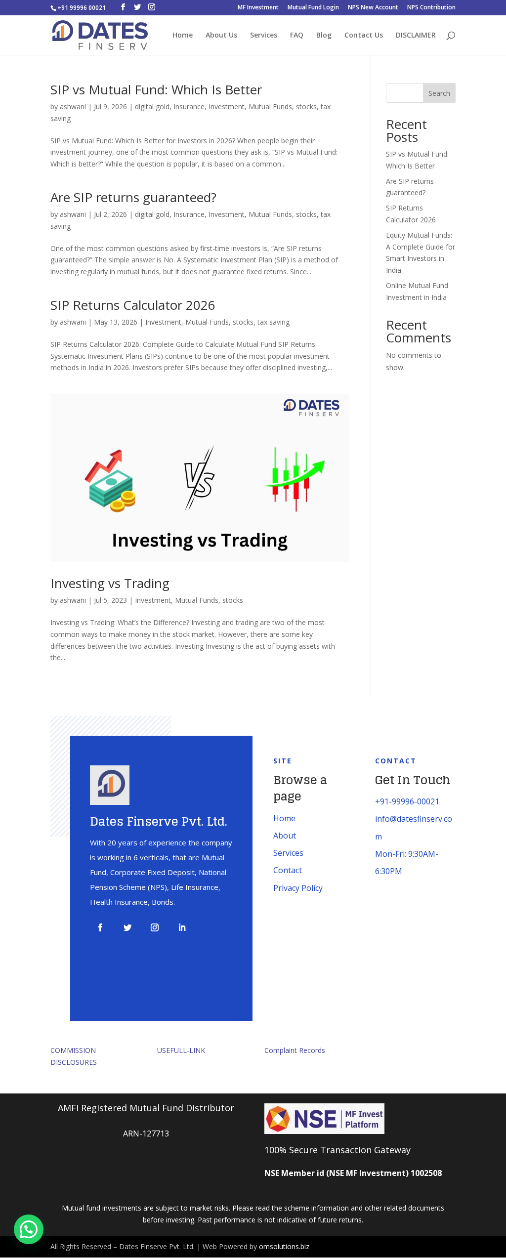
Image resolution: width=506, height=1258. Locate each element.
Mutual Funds (270, 106)
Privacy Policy (298, 887)
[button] (28, 1229)
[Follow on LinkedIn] (181, 927)
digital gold (152, 106)
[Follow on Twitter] (127, 927)
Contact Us (363, 36)
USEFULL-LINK (181, 1050)
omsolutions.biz (284, 1246)
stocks (306, 106)
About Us (221, 36)
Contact (287, 870)
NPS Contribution (431, 7)
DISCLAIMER (416, 36)
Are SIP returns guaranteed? (133, 197)
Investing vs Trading (109, 583)
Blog (324, 36)
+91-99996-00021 (407, 801)
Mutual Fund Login (313, 7)
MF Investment (258, 7)
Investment (227, 106)
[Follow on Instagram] (154, 927)
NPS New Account (373, 7)
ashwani (73, 106)
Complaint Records (294, 1050)
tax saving (273, 322)
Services (263, 36)
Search (439, 93)
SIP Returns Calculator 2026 (132, 305)
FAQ (296, 36)
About (284, 835)
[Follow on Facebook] (100, 927)
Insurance (189, 106)
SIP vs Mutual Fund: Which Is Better (156, 89)
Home (182, 36)
